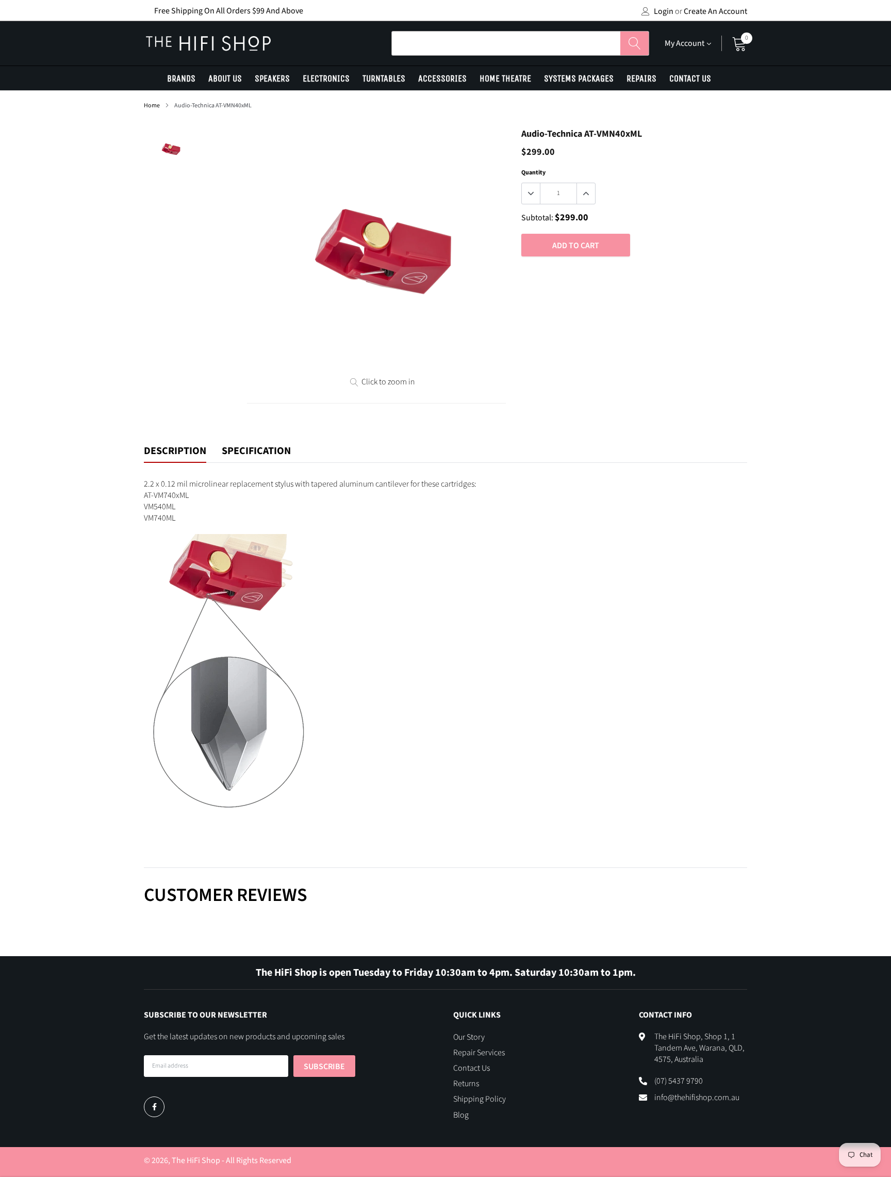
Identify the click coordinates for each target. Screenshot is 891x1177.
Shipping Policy (479, 1099)
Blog (461, 1115)
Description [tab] (175, 451)
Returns (466, 1083)
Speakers (272, 78)
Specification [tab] (256, 451)
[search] (634, 43)
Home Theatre (505, 78)
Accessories (442, 78)
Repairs (641, 78)
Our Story (469, 1037)
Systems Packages (579, 78)
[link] (154, 1107)
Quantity (533, 172)
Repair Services (479, 1052)
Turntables (383, 78)
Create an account (715, 11)
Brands (181, 78)
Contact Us (690, 78)
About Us (225, 78)
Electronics (326, 78)
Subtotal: (537, 217)
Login (663, 11)
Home (152, 105)
